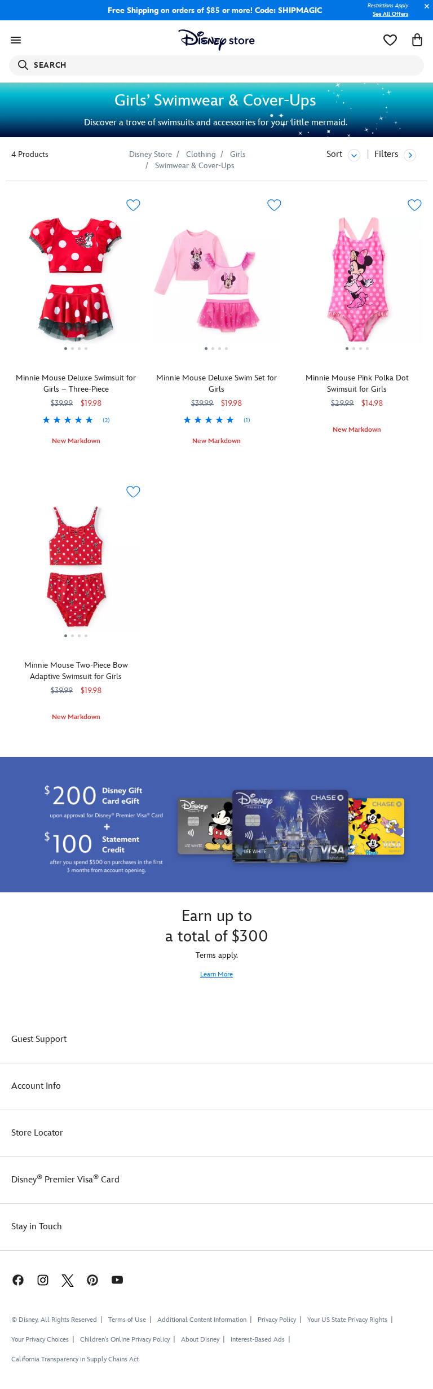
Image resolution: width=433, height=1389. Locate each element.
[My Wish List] (390, 40)
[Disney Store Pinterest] (92, 1279)
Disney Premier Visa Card (65, 1180)
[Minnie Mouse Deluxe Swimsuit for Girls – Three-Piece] (75, 284)
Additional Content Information (201, 1320)
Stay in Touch (36, 1226)
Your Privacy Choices (40, 1340)
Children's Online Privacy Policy (125, 1339)
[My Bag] (417, 40)
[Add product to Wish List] (133, 205)
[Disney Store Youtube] (117, 1279)
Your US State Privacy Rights (347, 1320)
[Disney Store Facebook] (12, 1279)
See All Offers (390, 14)
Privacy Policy (277, 1320)
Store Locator (37, 1133)
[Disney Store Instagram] (43, 1279)
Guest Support (39, 1039)
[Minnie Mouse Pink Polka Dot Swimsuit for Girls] (357, 284)
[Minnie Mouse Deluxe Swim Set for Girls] (216, 284)
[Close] (424, 12)
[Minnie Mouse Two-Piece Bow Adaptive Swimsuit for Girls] (75, 570)
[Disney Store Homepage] (216, 40)
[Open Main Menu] (16, 40)
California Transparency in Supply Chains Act (75, 1359)
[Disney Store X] (67, 1279)
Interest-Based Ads (258, 1339)
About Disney (200, 1339)
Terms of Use (127, 1320)
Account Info (36, 1086)
